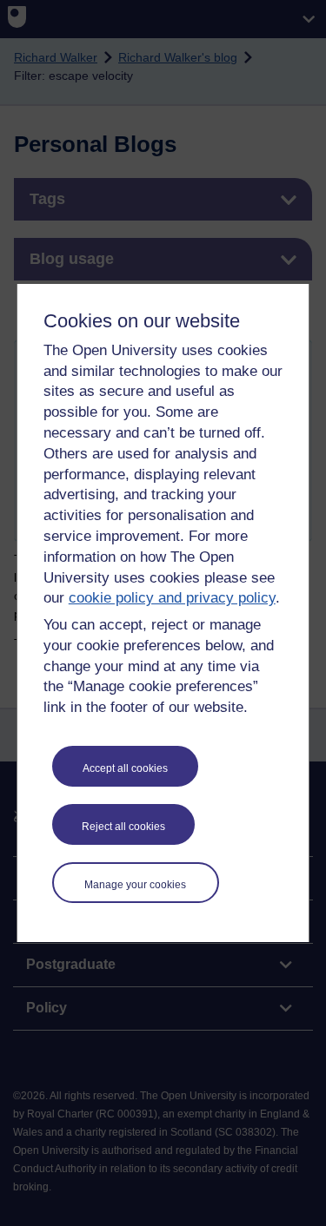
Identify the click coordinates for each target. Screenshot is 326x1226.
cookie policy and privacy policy (172, 598)
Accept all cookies (125, 768)
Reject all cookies (123, 827)
